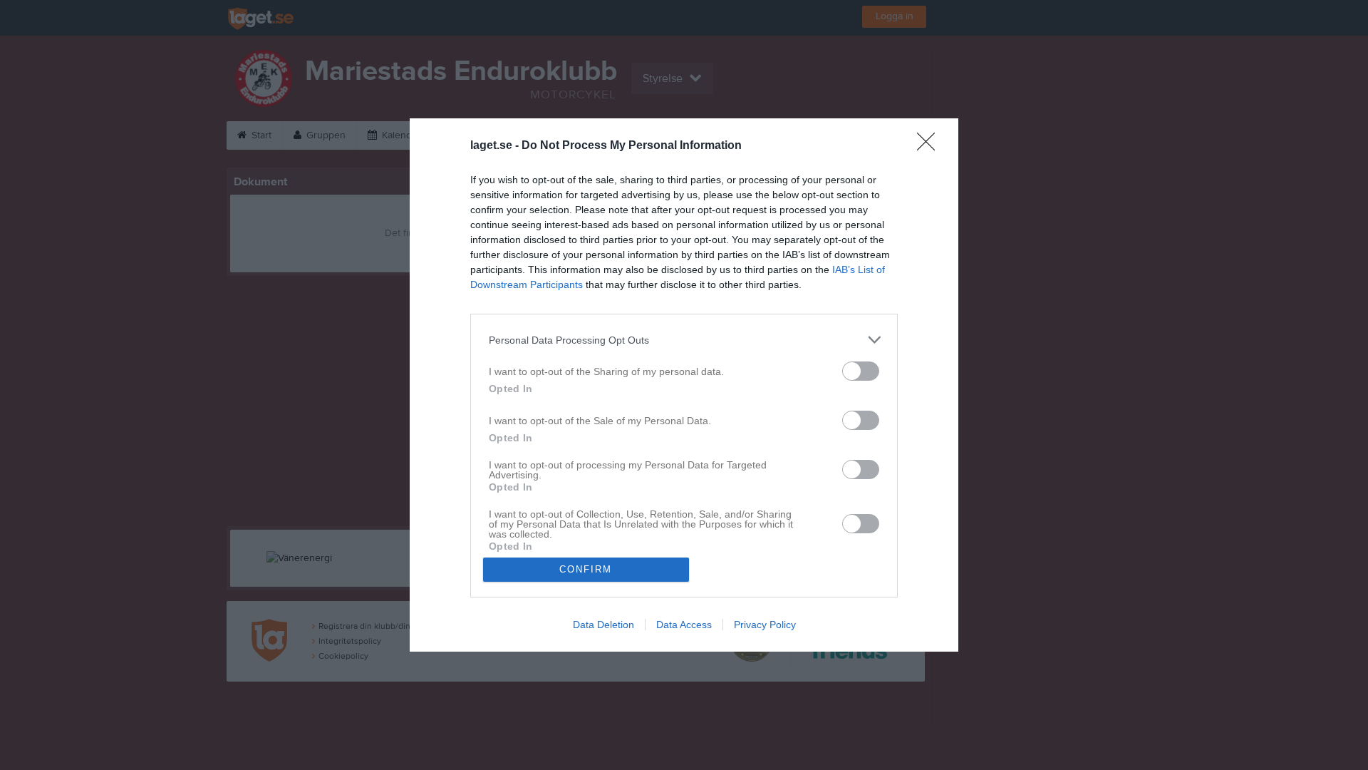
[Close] (930, 146)
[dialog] (684, 385)
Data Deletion (603, 624)
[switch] (860, 371)
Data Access (684, 624)
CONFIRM (585, 569)
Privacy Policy (765, 624)
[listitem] (684, 339)
